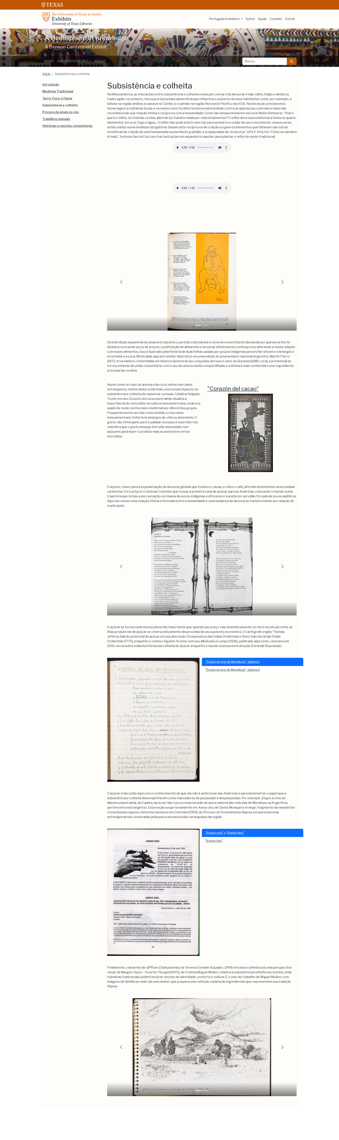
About (99, 61)
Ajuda (262, 19)
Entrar (290, 19)
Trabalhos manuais (56, 119)
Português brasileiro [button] (224, 19)
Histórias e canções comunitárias (67, 126)
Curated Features (73, 61)
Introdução (50, 84)
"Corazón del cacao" (233, 388)
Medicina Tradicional (57, 91)
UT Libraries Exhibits (71, 19)
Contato (276, 19)
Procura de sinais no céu (60, 112)
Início (49, 61)
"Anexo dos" (214, 841)
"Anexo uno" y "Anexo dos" (224, 833)
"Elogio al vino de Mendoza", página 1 (232, 662)
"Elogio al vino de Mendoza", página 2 (232, 670)
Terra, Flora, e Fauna (57, 98)
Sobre (250, 19)
